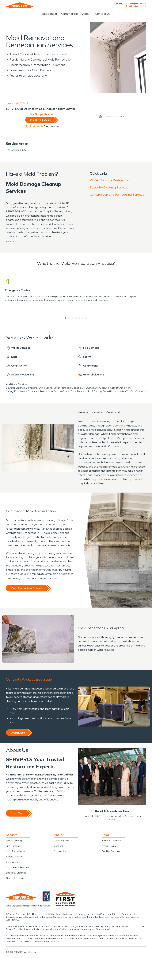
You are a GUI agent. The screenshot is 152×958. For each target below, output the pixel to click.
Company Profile (63, 840)
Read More (17, 813)
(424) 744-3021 (135, 6)
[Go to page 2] (69, 318)
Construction (13, 862)
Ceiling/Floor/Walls (16, 391)
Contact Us (102, 13)
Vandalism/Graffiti (124, 391)
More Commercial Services (27, 588)
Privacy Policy (109, 845)
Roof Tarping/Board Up (100, 391)
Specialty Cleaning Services (109, 187)
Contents (140, 391)
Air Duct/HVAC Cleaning (95, 387)
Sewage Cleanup (15, 387)
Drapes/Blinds (61, 391)
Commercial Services (17, 867)
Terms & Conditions (112, 840)
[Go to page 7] (86, 318)
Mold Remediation (16, 851)
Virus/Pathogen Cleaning (67, 387)
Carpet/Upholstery (120, 387)
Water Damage (14, 840)
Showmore (12, 241)
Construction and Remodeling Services (117, 195)
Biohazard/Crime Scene (39, 387)
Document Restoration (40, 391)
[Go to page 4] (76, 318)
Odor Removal (78, 391)
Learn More (18, 732)
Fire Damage (13, 845)
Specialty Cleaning (16, 872)
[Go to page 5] (79, 318)
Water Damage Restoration (110, 180)
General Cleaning (15, 878)
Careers (58, 845)
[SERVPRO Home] (19, 5)
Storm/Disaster (14, 856)
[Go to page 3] (72, 318)
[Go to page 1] (65, 318)
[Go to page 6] (82, 318)
